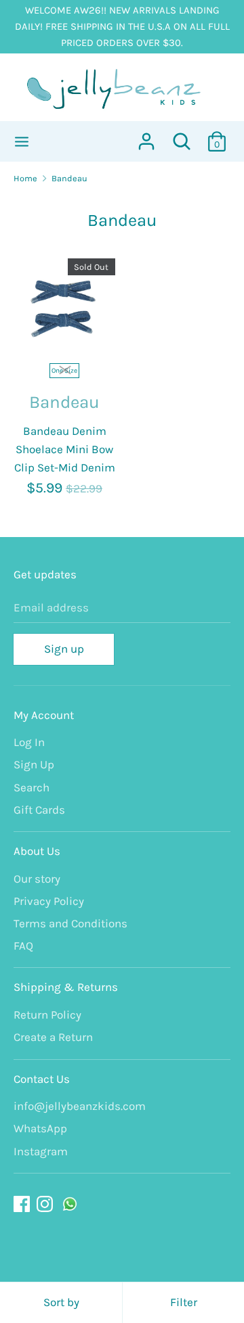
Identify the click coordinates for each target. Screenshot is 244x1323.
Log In (29, 742)
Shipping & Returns (66, 987)
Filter (183, 1302)
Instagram (41, 1151)
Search (31, 787)
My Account (44, 715)
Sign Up (34, 764)
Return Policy (47, 1014)
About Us (37, 851)
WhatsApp (40, 1128)
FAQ (23, 945)
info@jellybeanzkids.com (80, 1106)
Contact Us (42, 1079)
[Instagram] (46, 1204)
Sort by (61, 1302)
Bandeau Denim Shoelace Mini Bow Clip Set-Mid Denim (64, 449)
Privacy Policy (49, 901)
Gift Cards (39, 809)
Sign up (64, 648)
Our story (37, 878)
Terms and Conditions (70, 923)
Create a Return (53, 1037)
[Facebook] (23, 1204)
